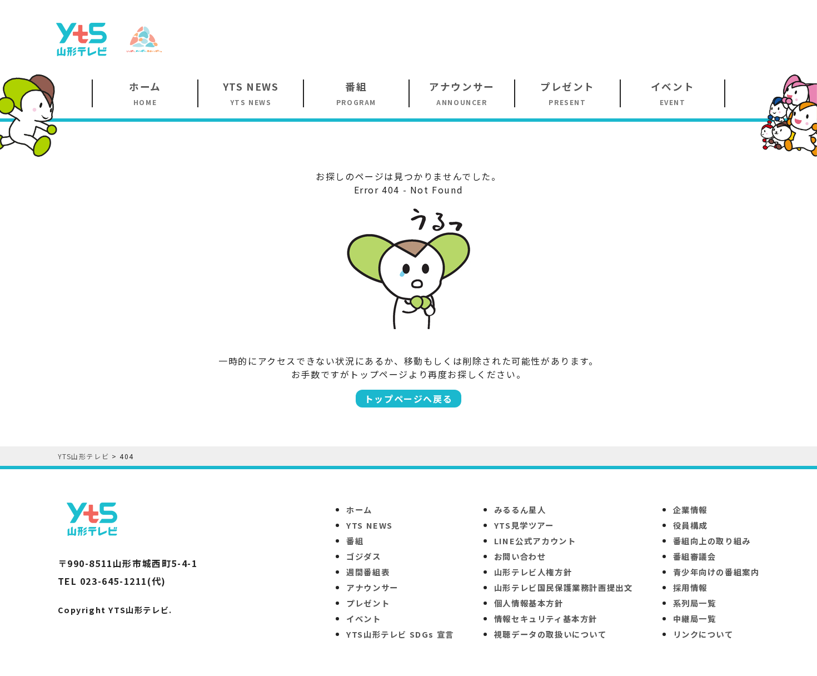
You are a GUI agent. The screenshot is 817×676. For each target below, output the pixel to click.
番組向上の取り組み (712, 540)
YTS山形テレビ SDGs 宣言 (400, 634)
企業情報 (690, 509)
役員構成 (690, 525)
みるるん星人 (520, 509)
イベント (363, 618)
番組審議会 (694, 556)
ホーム (359, 509)
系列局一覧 (694, 603)
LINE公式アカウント (535, 540)
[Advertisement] (567, 38)
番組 (354, 540)
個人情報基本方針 (529, 603)
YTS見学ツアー (524, 525)
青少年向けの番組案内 (716, 572)
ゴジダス (363, 556)
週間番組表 (368, 572)
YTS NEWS (369, 525)
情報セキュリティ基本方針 (545, 618)
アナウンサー (372, 587)
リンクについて (703, 634)
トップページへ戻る (408, 398)
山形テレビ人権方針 (533, 572)
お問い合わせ (520, 556)
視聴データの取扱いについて (550, 634)
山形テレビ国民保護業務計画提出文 (563, 587)
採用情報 (690, 587)
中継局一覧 (694, 618)
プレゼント (368, 603)
